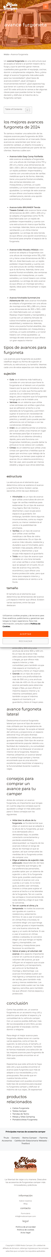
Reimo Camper (29, 1138)
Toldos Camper (19, 1111)
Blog (25, 1204)
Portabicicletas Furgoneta (24, 1119)
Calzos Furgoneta (20, 1108)
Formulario (25, 1213)
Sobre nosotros (25, 1201)
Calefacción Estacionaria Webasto (31, 1140)
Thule (6, 1138)
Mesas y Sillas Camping (23, 1117)
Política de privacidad (25, 1227)
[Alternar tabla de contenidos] (26, 110)
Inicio (6, 54)
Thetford (25, 1143)
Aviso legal (25, 1232)
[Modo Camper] (10, 6)
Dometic (16, 1138)
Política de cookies (25, 1230)
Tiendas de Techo (20, 1114)
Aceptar (25, 634)
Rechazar (25, 641)
